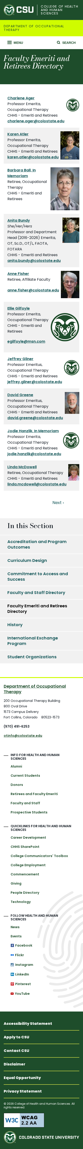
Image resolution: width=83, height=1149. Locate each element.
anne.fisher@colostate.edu (33, 290)
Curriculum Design (27, 560)
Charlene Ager (21, 98)
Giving (16, 883)
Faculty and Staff (25, 803)
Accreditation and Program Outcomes (37, 544)
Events (16, 936)
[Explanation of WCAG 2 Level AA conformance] (41, 1120)
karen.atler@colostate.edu (33, 157)
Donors (17, 784)
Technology (21, 902)
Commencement (25, 874)
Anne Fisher (18, 273)
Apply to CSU (16, 1037)
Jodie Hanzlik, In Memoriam (33, 431)
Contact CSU (16, 1050)
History (15, 625)
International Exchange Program (32, 640)
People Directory (25, 892)
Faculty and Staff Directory (36, 592)
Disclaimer (14, 1064)
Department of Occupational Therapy (34, 28)
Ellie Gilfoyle (18, 308)
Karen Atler (18, 134)
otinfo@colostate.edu (23, 735)
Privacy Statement (23, 1091)
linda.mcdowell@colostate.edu (36, 484)
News (15, 927)
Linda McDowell (22, 467)
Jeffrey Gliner (20, 359)
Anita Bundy (18, 220)
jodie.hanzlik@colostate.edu (34, 454)
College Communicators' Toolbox (39, 856)
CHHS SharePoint (25, 846)
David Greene (20, 395)
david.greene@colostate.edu (35, 417)
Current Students (25, 775)
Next (57, 502)
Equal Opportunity (22, 1077)
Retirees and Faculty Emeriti (34, 794)
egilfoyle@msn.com (26, 341)
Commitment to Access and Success (37, 576)
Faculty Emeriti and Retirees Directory (37, 608)
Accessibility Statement (28, 1023)
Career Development (28, 837)
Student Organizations (31, 657)
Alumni (16, 766)
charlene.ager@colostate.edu (35, 121)
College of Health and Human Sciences (59, 10)
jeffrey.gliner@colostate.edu (34, 381)
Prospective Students (29, 812)
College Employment (28, 865)
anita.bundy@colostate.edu (34, 260)
